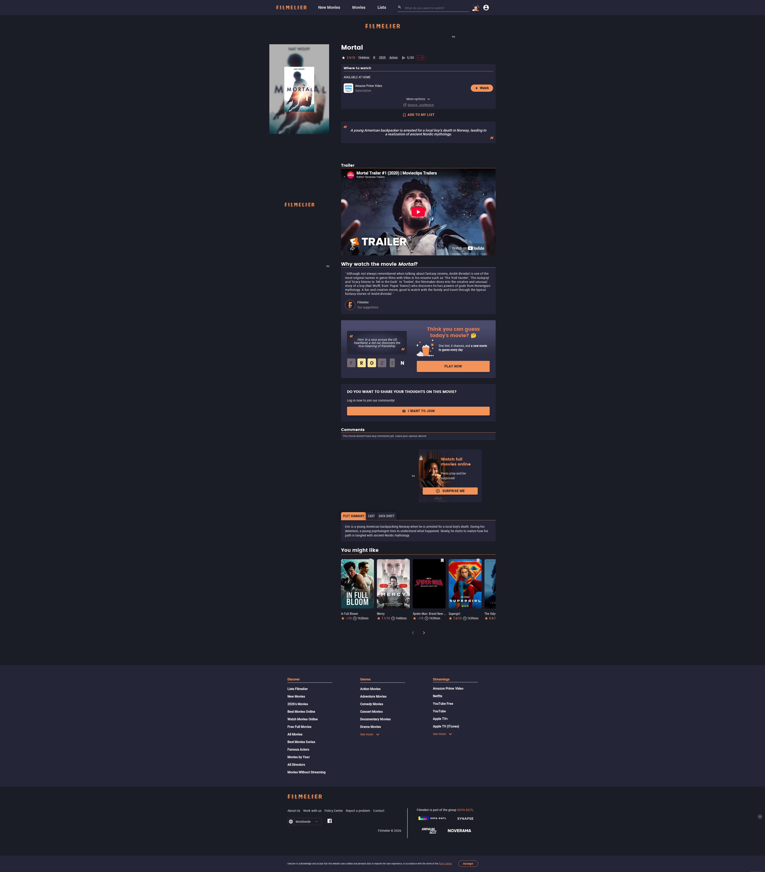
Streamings (441, 679)
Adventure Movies (373, 696)
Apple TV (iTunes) (446, 726)
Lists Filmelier (297, 689)
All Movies (295, 734)
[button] (316, 821)
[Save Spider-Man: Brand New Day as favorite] (442, 560)
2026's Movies (297, 704)
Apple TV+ (440, 719)
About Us (293, 810)
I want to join (421, 411)
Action (393, 58)
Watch (484, 88)
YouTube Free (443, 704)
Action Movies (370, 689)
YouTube (439, 711)
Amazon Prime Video (448, 688)
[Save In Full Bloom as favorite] (370, 560)
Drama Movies (370, 727)
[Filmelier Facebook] (330, 821)
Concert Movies (371, 712)
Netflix (437, 696)
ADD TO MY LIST (421, 115)
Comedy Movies (371, 704)
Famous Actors (298, 749)
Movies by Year (298, 757)
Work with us (312, 810)
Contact (378, 810)
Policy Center (445, 863)
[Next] (424, 633)
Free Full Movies (299, 727)
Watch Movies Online (302, 719)
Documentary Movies (375, 719)
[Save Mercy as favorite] (406, 560)
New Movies (296, 696)
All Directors (296, 765)
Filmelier (363, 302)
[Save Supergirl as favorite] (478, 560)
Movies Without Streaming (306, 772)
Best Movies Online (301, 712)
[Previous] (413, 633)
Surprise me (453, 491)
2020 (382, 58)
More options (415, 99)
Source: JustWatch (421, 105)
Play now (453, 366)
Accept (468, 863)
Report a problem (358, 810)
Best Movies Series (301, 742)
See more (366, 734)
